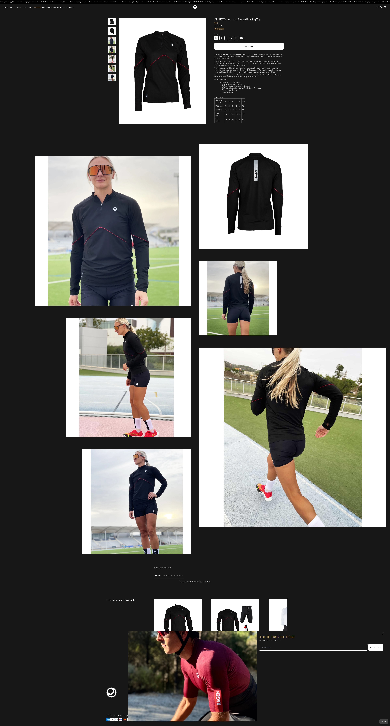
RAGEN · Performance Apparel (119, 715)
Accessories (47, 7)
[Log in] (377, 7)
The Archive (70, 7)
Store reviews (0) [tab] (177, 575)
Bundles (37, 7)
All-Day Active (59, 7)
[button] (381, 7)
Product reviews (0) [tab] (162, 575)
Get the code (375, 647)
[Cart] (385, 7)
